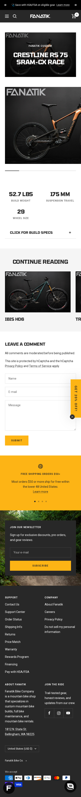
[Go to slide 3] (42, 501)
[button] (70, 786)
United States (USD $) (20, 748)
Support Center (15, 612)
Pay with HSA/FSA (17, 671)
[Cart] (74, 16)
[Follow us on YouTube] (68, 713)
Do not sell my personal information (60, 629)
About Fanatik (54, 604)
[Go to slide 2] (38, 501)
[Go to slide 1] (35, 501)
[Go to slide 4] (46, 501)
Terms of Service (40, 366)
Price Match (13, 642)
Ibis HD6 (14, 319)
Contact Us (12, 604)
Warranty (11, 649)
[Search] (15, 16)
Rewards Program (17, 656)
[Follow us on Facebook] (49, 713)
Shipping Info (13, 627)
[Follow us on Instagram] (58, 713)
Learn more (63, 5)
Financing (11, 664)
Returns (10, 634)
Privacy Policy (14, 366)
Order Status (13, 619)
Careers (50, 612)
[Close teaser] (72, 416)
